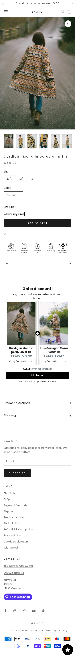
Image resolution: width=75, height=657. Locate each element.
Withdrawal (11, 547)
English (36, 622)
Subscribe (17, 473)
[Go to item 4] (44, 141)
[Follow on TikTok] (43, 611)
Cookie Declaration (16, 541)
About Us (9, 493)
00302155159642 (14, 573)
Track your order (14, 517)
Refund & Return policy (18, 529)
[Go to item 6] (67, 141)
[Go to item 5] (55, 141)
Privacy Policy (12, 535)
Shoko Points (12, 523)
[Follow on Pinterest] (24, 611)
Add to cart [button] (37, 375)
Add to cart (37, 223)
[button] (5, 231)
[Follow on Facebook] (5, 611)
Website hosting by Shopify (49, 630)
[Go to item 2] (20, 141)
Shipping (9, 511)
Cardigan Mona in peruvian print (21, 350)
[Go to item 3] (32, 141)
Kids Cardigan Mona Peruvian (54, 350)
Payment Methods (15, 505)
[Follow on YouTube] (34, 611)
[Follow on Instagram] (15, 611)
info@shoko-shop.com (18, 565)
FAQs (7, 499)
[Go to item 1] (9, 141)
